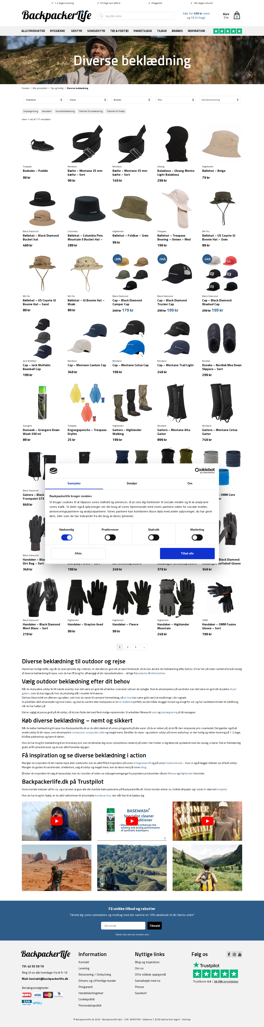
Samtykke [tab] (74, 483)
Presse (139, 986)
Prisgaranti (155, 3)
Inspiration (196, 31)
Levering (83, 968)
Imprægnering (30, 111)
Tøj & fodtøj (119, 31)
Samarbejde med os (147, 980)
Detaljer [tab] (132, 483)
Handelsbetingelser (90, 993)
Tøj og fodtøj (57, 88)
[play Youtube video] (56, 821)
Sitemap (186, 1019)
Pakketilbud (143, 31)
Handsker (47, 111)
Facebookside (174, 763)
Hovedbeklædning (65, 111)
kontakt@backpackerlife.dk (48, 978)
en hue (128, 697)
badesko (143, 673)
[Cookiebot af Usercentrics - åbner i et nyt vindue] (198, 471)
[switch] (110, 537)
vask (154, 712)
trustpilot (221, 789)
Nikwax (172, 773)
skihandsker (158, 673)
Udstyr (76, 31)
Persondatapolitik (89, 1005)
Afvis (78, 553)
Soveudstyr (96, 31)
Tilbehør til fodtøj (116, 111)
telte (102, 732)
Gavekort (141, 993)
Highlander (186, 773)
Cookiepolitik (86, 999)
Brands (177, 31)
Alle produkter (33, 31)
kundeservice (103, 795)
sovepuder (92, 732)
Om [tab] (189, 483)
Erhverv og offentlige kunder (97, 980)
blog (143, 767)
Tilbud (162, 31)
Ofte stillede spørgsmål (150, 974)
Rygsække (57, 31)
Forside (25, 88)
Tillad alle (187, 553)
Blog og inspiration (147, 962)
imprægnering (169, 712)
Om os (139, 968)
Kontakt (83, 962)
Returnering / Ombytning (94, 974)
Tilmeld (154, 925)
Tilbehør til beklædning (91, 111)
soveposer (78, 732)
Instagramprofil (142, 763)
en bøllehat (125, 702)
